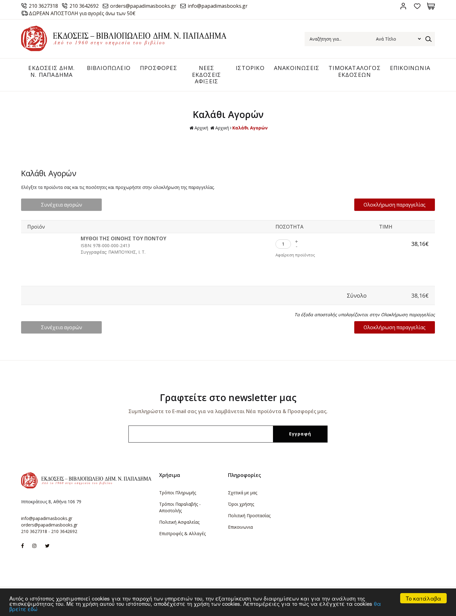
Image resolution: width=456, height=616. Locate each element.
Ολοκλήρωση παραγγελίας (395, 204)
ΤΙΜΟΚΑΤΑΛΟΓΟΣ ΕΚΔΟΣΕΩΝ (355, 71)
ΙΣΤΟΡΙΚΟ (250, 68)
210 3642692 (84, 5)
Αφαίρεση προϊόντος (295, 255)
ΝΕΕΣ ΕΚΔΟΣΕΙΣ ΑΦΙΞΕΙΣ (206, 74)
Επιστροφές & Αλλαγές (182, 533)
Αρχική (201, 128)
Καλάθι (431, 6)
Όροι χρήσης (241, 504)
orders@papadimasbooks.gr (143, 5)
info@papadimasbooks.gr (218, 5)
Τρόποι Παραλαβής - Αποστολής (180, 507)
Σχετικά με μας (242, 493)
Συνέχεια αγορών (61, 204)
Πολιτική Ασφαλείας (179, 522)
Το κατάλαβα (423, 598)
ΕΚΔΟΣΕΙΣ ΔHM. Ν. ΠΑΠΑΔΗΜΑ (51, 71)
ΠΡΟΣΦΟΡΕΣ (158, 68)
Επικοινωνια (240, 527)
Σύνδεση (403, 6)
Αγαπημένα (417, 6)
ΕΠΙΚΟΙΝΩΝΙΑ (410, 68)
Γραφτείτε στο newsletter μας (228, 397)
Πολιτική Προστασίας (249, 515)
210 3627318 (43, 5)
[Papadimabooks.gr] (123, 49)
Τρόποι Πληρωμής (177, 493)
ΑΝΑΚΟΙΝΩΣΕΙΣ (296, 68)
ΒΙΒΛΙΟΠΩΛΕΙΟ (109, 68)
